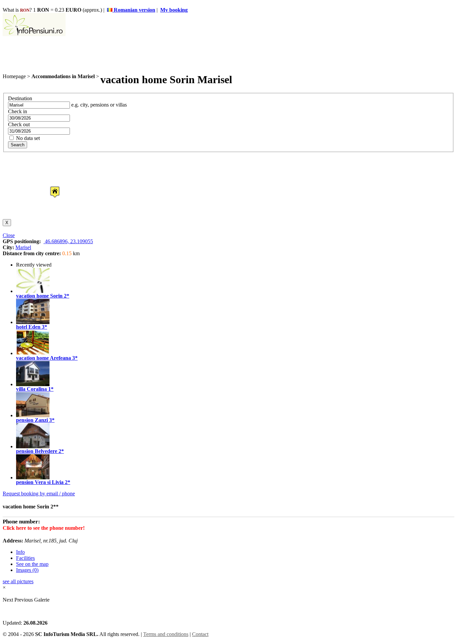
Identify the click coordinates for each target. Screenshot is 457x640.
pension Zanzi (32, 420)
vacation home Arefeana (43, 358)
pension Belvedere (36, 451)
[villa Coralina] (33, 384)
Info (20, 552)
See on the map (32, 564)
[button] (49, 185)
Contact (200, 634)
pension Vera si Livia (40, 482)
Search (17, 144)
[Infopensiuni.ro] (34, 34)
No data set (27, 138)
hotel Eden (28, 327)
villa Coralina (31, 389)
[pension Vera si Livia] (33, 477)
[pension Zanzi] (33, 415)
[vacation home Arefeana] (33, 353)
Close (9, 235)
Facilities (25, 558)
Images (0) (27, 570)
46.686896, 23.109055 (68, 241)
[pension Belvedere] (33, 446)
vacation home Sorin (39, 296)
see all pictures (18, 581)
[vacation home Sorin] (33, 291)
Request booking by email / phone (39, 493)
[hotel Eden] (33, 322)
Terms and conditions (165, 634)
